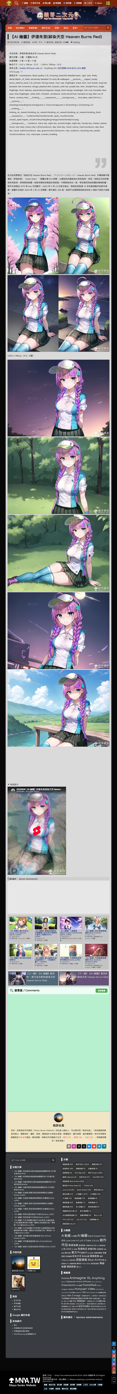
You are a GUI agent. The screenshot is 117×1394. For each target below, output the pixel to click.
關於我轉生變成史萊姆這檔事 (96, 1309)
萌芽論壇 (101, 991)
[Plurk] (94, 1146)
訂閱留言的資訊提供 (21, 1331)
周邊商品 (65, 1168)
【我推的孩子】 (86, 1295)
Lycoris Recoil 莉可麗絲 (68, 1292)
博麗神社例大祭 (68, 1211)
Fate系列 (96, 1177)
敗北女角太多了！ (82, 1303)
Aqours (63, 1281)
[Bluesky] (89, 1146)
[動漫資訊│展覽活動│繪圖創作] (58, 19)
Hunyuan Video (85, 1288)
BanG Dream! (82, 1190)
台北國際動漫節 (68, 1215)
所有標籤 (17, 1303)
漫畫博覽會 (84, 1215)
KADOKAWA (100, 1289)
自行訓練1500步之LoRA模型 (72, 68)
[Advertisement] (58, 154)
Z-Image (76, 1295)
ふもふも (79, 1219)
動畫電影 (79, 1202)
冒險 (90, 1298)
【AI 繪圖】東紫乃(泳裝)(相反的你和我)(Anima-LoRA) (34, 1246)
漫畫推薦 (79, 1168)
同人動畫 (79, 1207)
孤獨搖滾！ (82, 1301)
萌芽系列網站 (84, 1306)
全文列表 (17, 1300)
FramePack (90, 1284)
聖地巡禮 (65, 1194)
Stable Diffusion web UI (31, 68)
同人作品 (78, 1173)
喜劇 (70, 1301)
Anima (65, 1278)
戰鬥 (68, 1303)
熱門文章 (17, 1306)
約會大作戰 (75, 1306)
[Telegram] (99, 1146)
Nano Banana (91, 1292)
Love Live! (66, 1190)
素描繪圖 (91, 1198)
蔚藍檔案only (67, 1224)
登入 (15, 1325)
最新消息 (97, 1190)
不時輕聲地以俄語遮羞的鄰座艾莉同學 (75, 1298)
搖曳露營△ (73, 1303)
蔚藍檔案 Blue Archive (71, 1181)
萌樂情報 (65, 1173)
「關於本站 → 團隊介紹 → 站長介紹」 (78, 1137)
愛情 (65, 1303)
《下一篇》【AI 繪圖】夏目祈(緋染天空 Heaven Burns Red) (92, 975)
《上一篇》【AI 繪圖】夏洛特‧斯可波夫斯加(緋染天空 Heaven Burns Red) (40, 976)
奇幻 (74, 1301)
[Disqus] (58, 1022)
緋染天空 (58, 42)
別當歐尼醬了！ (97, 1298)
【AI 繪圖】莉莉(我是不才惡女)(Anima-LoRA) (31, 1217)
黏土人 (96, 1215)
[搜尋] (108, 27)
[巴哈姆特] (104, 1146)
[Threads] (79, 1146)
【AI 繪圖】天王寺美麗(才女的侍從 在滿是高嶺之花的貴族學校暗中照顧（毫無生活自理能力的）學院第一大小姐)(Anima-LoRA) (34, 1230)
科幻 (69, 1306)
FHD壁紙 (79, 1285)
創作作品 (50, 42)
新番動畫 (91, 1202)
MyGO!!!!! (79, 1292)
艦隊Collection (68, 1177)
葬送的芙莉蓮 (95, 1306)
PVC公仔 (66, 1219)
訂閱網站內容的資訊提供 (23, 1328)
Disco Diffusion (97, 1281)
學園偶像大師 (91, 1301)
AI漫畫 (65, 1198)
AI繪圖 (66, 42)
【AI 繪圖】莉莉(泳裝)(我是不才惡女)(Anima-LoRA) (34, 1214)
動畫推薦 (65, 1164)
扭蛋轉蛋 (93, 1219)
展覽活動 (95, 1164)
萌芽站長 (26, 42)
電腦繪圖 (77, 1198)
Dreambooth (68, 1285)
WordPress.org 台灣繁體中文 (25, 1334)
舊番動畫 (65, 1207)
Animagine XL (80, 1277)
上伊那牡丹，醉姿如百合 (98, 1295)
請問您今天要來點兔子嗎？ (79, 1309)
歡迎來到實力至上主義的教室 (95, 1303)
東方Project (93, 1173)
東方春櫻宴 (84, 1211)
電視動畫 (65, 1202)
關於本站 (17, 1309)
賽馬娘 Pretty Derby (70, 1185)
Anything (76, 42)
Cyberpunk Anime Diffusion (78, 1281)
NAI (84, 1292)
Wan (69, 1295)
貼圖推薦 (91, 1168)
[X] (84, 1146)
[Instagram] (74, 1146)
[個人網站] (69, 1146)
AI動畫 (93, 1194)
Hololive (71, 1289)
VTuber (86, 1185)
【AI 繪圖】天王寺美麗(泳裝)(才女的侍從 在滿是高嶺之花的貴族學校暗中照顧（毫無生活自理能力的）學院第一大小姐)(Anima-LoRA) (34, 1222)
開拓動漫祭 (92, 1207)
